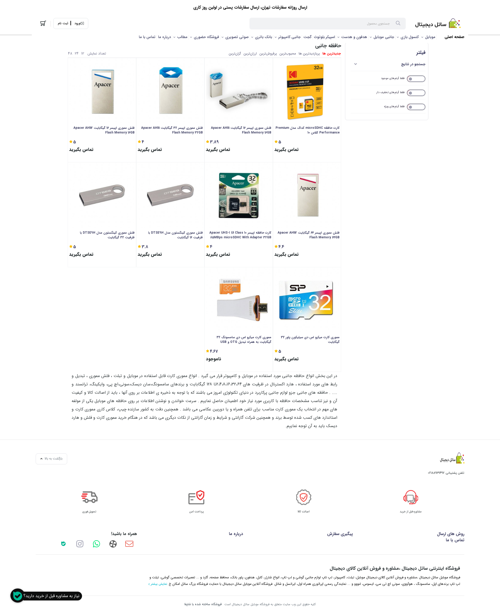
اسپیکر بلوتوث (324, 37)
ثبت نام (63, 23)
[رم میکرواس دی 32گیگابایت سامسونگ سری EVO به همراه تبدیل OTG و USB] (238, 300)
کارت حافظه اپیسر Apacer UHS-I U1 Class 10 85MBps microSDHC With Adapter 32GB (240, 235)
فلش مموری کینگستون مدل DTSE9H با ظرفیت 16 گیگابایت (175, 235)
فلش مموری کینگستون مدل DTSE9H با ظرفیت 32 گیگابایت (107, 235)
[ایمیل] (129, 543)
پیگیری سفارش (340, 534)
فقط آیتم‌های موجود (392, 78)
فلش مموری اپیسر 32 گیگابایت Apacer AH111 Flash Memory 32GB (172, 130)
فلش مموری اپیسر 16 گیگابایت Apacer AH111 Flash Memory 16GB (241, 130)
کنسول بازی (410, 37)
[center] (398, 23)
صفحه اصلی (454, 37)
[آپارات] (112, 543)
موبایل (430, 37)
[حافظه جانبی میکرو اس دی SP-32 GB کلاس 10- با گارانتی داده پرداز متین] (307, 300)
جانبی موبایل (383, 37)
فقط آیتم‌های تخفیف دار (390, 92)
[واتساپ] (96, 543)
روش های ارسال (450, 534)
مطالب (182, 37)
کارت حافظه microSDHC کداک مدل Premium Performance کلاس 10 (308, 130)
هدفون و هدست (354, 37)
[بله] (63, 543)
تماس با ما (147, 37)
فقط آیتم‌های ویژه (394, 106)
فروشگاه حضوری (206, 37)
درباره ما (164, 37)
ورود (77, 23)
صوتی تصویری (237, 37)
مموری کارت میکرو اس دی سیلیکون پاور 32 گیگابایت (310, 339)
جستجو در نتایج (413, 64)
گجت (307, 37)
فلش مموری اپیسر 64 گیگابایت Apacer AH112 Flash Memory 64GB (309, 235)
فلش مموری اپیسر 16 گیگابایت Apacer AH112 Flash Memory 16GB (104, 130)
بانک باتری (263, 37)
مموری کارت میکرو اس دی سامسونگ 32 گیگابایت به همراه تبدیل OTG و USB (244, 339)
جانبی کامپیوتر (289, 37)
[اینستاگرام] (80, 543)
